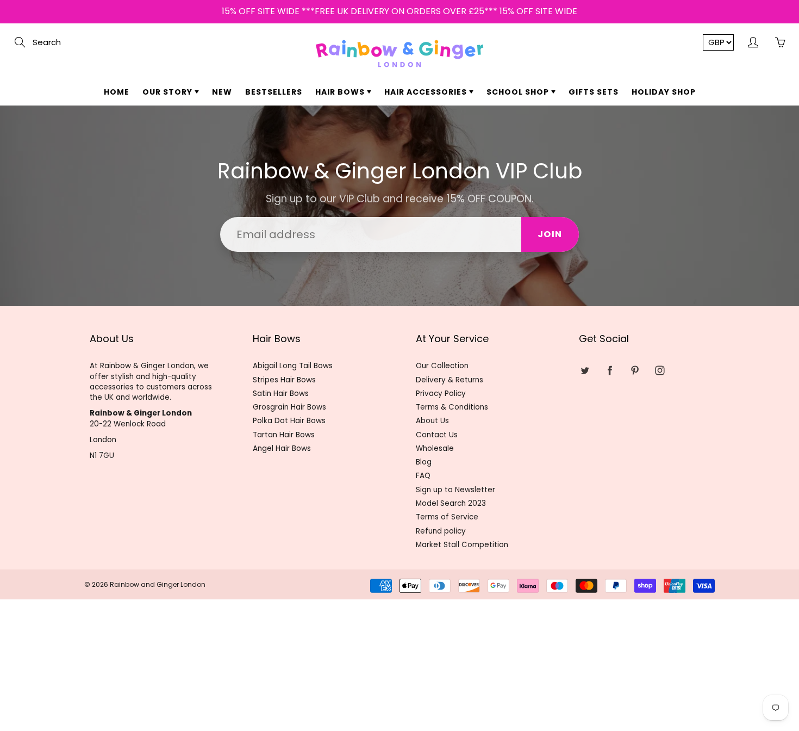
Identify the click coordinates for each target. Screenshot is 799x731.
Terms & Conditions (452, 407)
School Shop (518, 91)
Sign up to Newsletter (455, 490)
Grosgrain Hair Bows (289, 407)
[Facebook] (609, 370)
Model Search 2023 (451, 503)
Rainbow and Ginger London (157, 584)
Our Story (168, 91)
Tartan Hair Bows (284, 435)
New (222, 91)
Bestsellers (273, 91)
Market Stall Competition (462, 545)
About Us (432, 421)
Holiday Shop (664, 91)
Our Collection (442, 366)
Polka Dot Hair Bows (289, 421)
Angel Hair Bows (282, 448)
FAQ (423, 475)
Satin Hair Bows (281, 393)
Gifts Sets (594, 91)
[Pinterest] (634, 370)
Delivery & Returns (449, 380)
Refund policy (441, 531)
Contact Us (437, 435)
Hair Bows (341, 91)
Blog (424, 462)
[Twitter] (584, 370)
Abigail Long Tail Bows (293, 366)
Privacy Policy (441, 393)
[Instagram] (659, 370)
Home (116, 91)
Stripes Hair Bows (284, 380)
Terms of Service (447, 517)
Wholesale (435, 448)
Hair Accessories (426, 91)
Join (550, 234)
